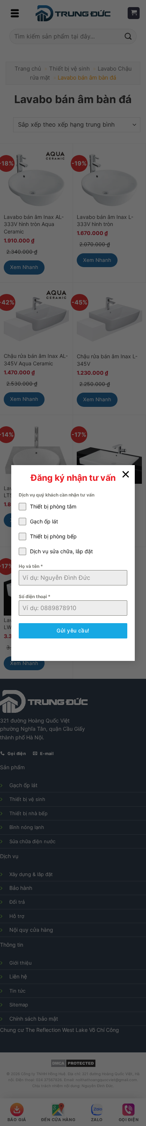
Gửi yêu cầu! (73, 630)
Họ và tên (31, 566)
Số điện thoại (35, 596)
